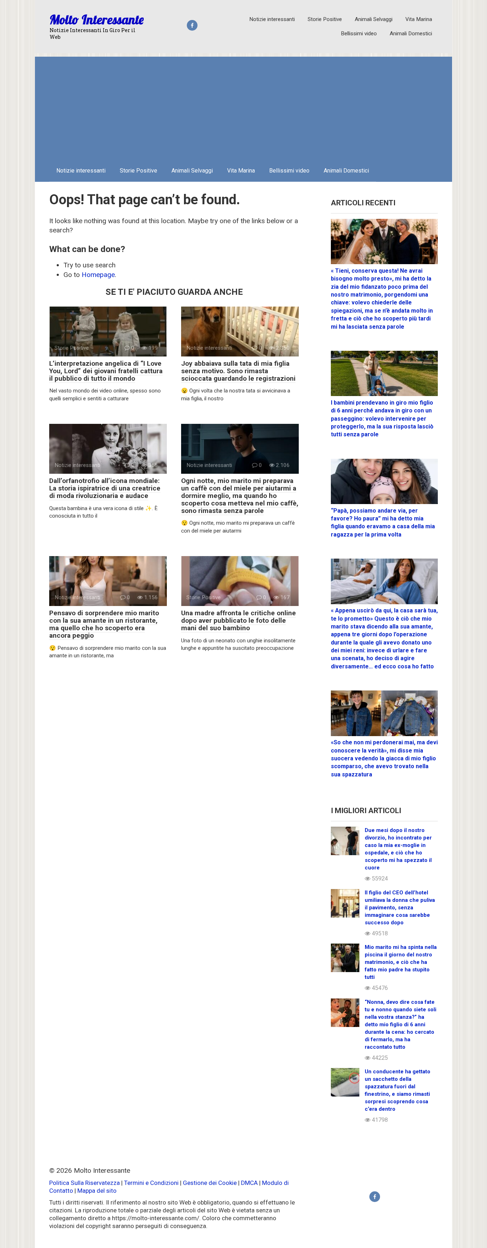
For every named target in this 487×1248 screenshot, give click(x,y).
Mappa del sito (97, 1190)
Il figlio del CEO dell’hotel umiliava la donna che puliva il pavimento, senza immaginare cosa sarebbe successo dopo (400, 907)
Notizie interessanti (272, 19)
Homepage (98, 275)
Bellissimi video (359, 33)
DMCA (249, 1182)
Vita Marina (418, 19)
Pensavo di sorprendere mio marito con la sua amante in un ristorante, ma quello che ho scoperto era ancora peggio (104, 624)
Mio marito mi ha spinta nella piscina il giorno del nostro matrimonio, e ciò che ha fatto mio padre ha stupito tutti (401, 962)
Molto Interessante (97, 19)
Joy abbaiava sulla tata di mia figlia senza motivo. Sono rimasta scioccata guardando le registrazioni (238, 370)
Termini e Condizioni (151, 1182)
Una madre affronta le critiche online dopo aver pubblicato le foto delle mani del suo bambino (238, 620)
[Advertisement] (243, 106)
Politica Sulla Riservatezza (85, 1182)
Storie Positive (325, 19)
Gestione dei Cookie (210, 1182)
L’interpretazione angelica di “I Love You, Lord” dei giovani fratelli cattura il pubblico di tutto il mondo (106, 370)
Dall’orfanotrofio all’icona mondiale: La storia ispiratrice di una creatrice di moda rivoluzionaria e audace (104, 488)
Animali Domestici (411, 33)
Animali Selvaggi (374, 19)
